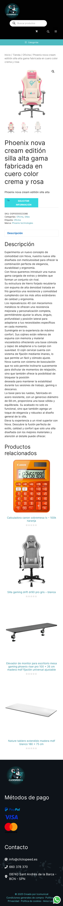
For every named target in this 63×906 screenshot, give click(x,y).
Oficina (27, 54)
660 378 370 (18, 867)
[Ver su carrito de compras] (36, 31)
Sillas (27, 216)
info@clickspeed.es (23, 859)
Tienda (16, 54)
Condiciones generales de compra (25, 897)
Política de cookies (31, 901)
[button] (53, 71)
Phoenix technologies (22, 223)
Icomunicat (42, 894)
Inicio (8, 54)
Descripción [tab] (15, 233)
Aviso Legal (49, 901)
